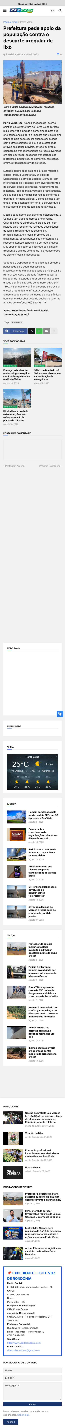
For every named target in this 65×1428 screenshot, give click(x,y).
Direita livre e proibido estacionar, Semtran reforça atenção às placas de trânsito (15, 416)
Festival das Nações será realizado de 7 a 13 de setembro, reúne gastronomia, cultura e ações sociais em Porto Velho (43, 1233)
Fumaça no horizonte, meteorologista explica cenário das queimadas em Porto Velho (16, 375)
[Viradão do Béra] (13, 1138)
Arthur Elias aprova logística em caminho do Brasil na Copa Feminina (43, 1251)
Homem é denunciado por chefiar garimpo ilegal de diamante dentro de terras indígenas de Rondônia (43, 1012)
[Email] (46, 331)
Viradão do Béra (34, 1133)
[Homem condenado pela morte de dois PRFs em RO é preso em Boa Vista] (16, 816)
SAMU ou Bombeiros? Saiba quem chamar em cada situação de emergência (47, 375)
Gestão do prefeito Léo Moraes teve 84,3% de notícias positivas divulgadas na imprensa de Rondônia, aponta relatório (43, 1117)
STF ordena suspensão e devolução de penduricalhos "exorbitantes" (42, 891)
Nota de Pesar (33, 1167)
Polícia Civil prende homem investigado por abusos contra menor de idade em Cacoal (42, 972)
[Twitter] (31, 331)
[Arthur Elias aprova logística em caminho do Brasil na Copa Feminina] (13, 1253)
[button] (4, 11)
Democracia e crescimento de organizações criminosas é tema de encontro (43, 834)
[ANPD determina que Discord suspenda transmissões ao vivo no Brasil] (16, 871)
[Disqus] (32, 509)
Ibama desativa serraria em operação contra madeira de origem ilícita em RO (42, 1052)
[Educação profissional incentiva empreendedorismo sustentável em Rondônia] (13, 1155)
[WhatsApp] (39, 331)
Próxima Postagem (49, 465)
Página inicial (10, 22)
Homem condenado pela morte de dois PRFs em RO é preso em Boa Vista (43, 814)
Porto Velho (26, 22)
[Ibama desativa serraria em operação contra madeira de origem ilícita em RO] (16, 1052)
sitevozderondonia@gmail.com (23, 1350)
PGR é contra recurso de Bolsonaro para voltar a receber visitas (42, 852)
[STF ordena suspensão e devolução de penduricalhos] (16, 891)
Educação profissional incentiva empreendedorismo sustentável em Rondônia (42, 1153)
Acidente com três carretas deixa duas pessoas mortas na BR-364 (41, 1032)
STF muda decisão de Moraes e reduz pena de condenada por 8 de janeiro (42, 911)
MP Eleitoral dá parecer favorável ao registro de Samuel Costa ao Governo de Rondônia (43, 1213)
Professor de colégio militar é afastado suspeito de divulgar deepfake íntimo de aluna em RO (42, 949)
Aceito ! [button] (11, 1421)
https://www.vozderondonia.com (24, 1342)
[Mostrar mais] (54, 331)
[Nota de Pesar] (13, 1172)
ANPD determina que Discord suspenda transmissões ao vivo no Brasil (42, 871)
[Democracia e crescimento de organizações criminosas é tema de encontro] (16, 834)
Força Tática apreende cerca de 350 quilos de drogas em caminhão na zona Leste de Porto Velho (43, 992)
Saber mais (23, 1414)
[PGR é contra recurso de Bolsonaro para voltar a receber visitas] (16, 854)
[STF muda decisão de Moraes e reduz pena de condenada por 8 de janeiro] (16, 911)
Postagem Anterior (15, 465)
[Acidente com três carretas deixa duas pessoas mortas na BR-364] (16, 1032)
